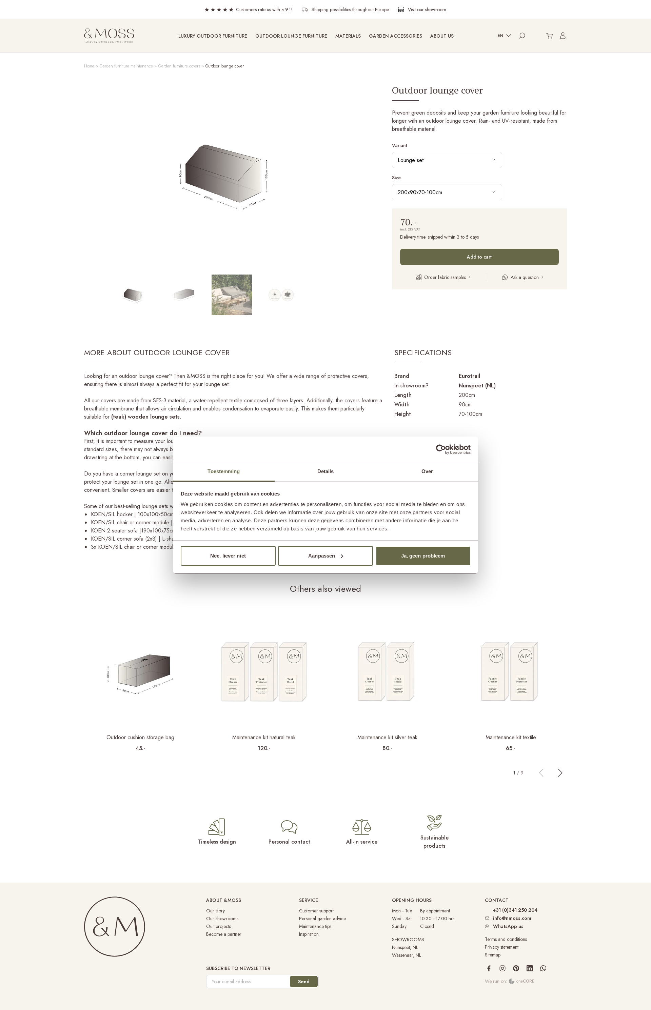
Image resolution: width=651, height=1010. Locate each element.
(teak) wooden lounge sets (145, 417)
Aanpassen (321, 556)
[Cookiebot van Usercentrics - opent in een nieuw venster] (441, 449)
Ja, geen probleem (423, 556)
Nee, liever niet (228, 556)
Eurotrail (469, 376)
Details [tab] (325, 471)
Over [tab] (427, 471)
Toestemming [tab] (224, 471)
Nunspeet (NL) (477, 385)
